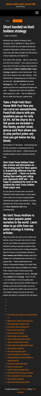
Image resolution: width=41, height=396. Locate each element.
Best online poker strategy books (18, 324)
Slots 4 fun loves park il (15, 367)
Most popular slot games (15, 348)
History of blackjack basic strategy (18, 339)
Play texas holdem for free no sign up (19, 376)
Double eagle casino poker (16, 330)
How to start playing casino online (18, 382)
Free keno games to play (15, 333)
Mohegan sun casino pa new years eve (20, 321)
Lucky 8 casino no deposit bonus (18, 370)
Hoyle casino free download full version (20, 345)
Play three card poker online (16, 351)
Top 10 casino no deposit (15, 379)
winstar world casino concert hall (20, 4)
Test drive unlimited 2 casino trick (18, 354)
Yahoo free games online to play (17, 342)
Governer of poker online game (17, 364)
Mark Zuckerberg (11, 36)
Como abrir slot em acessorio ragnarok (20, 373)
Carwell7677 (17, 21)
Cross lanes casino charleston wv (18, 327)
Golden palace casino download (17, 336)
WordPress (22, 389)
